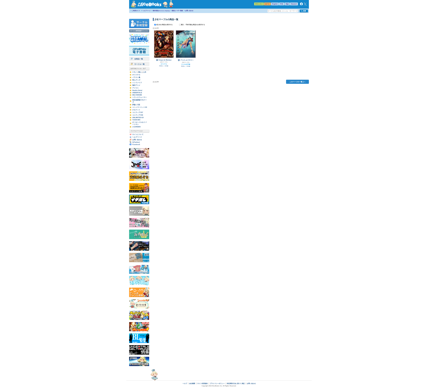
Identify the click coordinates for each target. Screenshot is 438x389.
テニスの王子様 (185, 64)
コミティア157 (137, 112)
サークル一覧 (139, 64)
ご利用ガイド (136, 10)
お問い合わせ (189, 10)
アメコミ (135, 88)
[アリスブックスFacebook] (301, 5)
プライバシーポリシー (217, 383)
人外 (144, 72)
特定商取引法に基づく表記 (236, 383)
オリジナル (136, 75)
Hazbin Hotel (137, 90)
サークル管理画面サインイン (139, 31)
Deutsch (294, 4)
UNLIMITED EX (138, 117)
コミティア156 (137, 115)
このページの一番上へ (297, 82)
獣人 (140, 72)
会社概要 (192, 383)
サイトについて (137, 134)
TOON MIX (136, 120)
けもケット (136, 110)
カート (267, 4)
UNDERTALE (137, 93)
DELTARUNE (137, 95)
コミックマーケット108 (139, 107)
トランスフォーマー (139, 97)
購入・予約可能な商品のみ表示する (193, 24)
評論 (134, 104)
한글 (287, 4)
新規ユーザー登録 (177, 10)
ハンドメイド (137, 82)
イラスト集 (136, 77)
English (275, 4)
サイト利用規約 (202, 383)
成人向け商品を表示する (164, 24)
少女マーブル (164, 62)
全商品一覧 (138, 59)
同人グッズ (136, 80)
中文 (281, 4)
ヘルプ (185, 383)
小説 (138, 104)
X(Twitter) (136, 142)
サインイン (259, 4)
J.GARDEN (136, 127)
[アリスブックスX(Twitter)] (305, 5)
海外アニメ (136, 85)
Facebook (136, 144)
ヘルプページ (146, 10)
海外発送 (161, 10)
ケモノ (134, 72)
